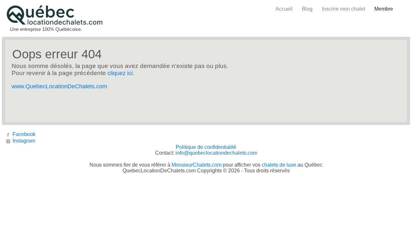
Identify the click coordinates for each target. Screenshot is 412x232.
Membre (383, 9)
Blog (307, 9)
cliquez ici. (121, 73)
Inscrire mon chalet (343, 9)
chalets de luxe (279, 165)
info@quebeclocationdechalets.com (216, 153)
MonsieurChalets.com (196, 165)
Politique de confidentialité (206, 147)
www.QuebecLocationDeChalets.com (59, 86)
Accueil (284, 9)
